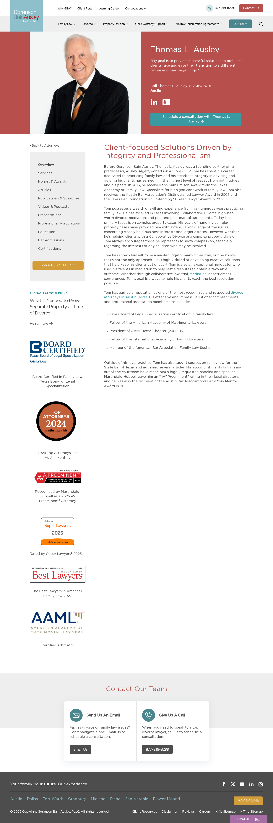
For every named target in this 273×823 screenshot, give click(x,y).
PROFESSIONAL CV (58, 265)
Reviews (188, 811)
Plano (115, 799)
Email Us (80, 749)
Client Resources (144, 811)
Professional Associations (59, 223)
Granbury (77, 799)
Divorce (88, 24)
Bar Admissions (51, 240)
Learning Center (109, 8)
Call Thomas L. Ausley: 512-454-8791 (180, 86)
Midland (98, 799)
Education (46, 232)
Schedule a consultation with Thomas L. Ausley (196, 119)
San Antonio (136, 799)
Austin (155, 90)
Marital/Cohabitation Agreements (197, 24)
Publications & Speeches (58, 198)
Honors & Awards (52, 181)
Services (45, 173)
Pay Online (248, 800)
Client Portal (85, 8)
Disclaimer (170, 811)
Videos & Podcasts (53, 207)
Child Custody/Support (150, 24)
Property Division (114, 24)
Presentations (49, 215)
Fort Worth (53, 799)
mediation (198, 274)
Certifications (49, 248)
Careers (205, 811)
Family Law (65, 24)
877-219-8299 (224, 8)
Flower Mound (166, 799)
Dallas (32, 799)
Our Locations (134, 8)
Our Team (240, 23)
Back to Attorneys (45, 145)
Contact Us (251, 8)
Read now (39, 323)
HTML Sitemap (251, 811)
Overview (46, 165)
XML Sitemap (225, 811)
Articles (44, 190)
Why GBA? (65, 8)
